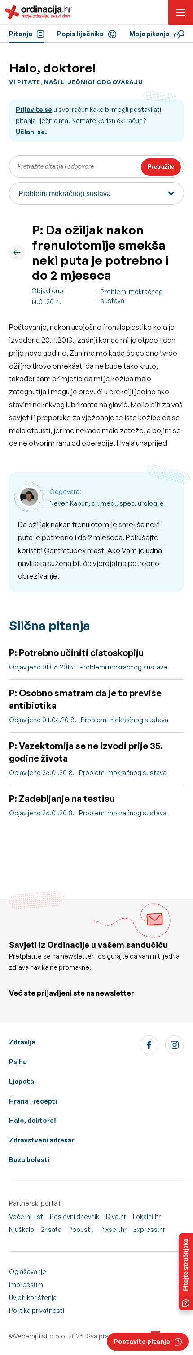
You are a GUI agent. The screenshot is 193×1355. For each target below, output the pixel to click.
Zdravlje (22, 1042)
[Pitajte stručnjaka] (186, 1271)
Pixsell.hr (113, 1229)
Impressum (26, 1284)
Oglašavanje (27, 1271)
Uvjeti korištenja (33, 1297)
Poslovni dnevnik (74, 1216)
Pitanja (20, 34)
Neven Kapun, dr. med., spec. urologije (106, 503)
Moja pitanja (149, 34)
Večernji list (26, 1216)
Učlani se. (31, 132)
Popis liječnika (80, 34)
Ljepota (21, 1081)
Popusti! (80, 1229)
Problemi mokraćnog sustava (132, 296)
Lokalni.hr (147, 1216)
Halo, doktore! (32, 1120)
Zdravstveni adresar (42, 1140)
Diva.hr (116, 1216)
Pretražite (161, 166)
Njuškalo (21, 1229)
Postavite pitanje (142, 1341)
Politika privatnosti (36, 1310)
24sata (51, 1229)
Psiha (18, 1061)
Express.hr (149, 1229)
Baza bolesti (29, 1159)
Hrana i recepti (33, 1101)
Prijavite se (34, 109)
